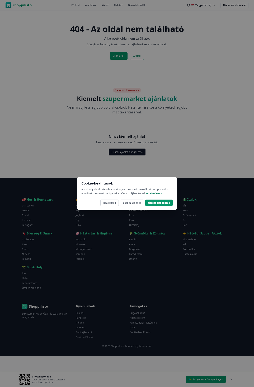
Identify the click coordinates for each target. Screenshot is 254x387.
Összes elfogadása (159, 202)
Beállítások (109, 202)
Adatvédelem (154, 193)
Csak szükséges (132, 202)
